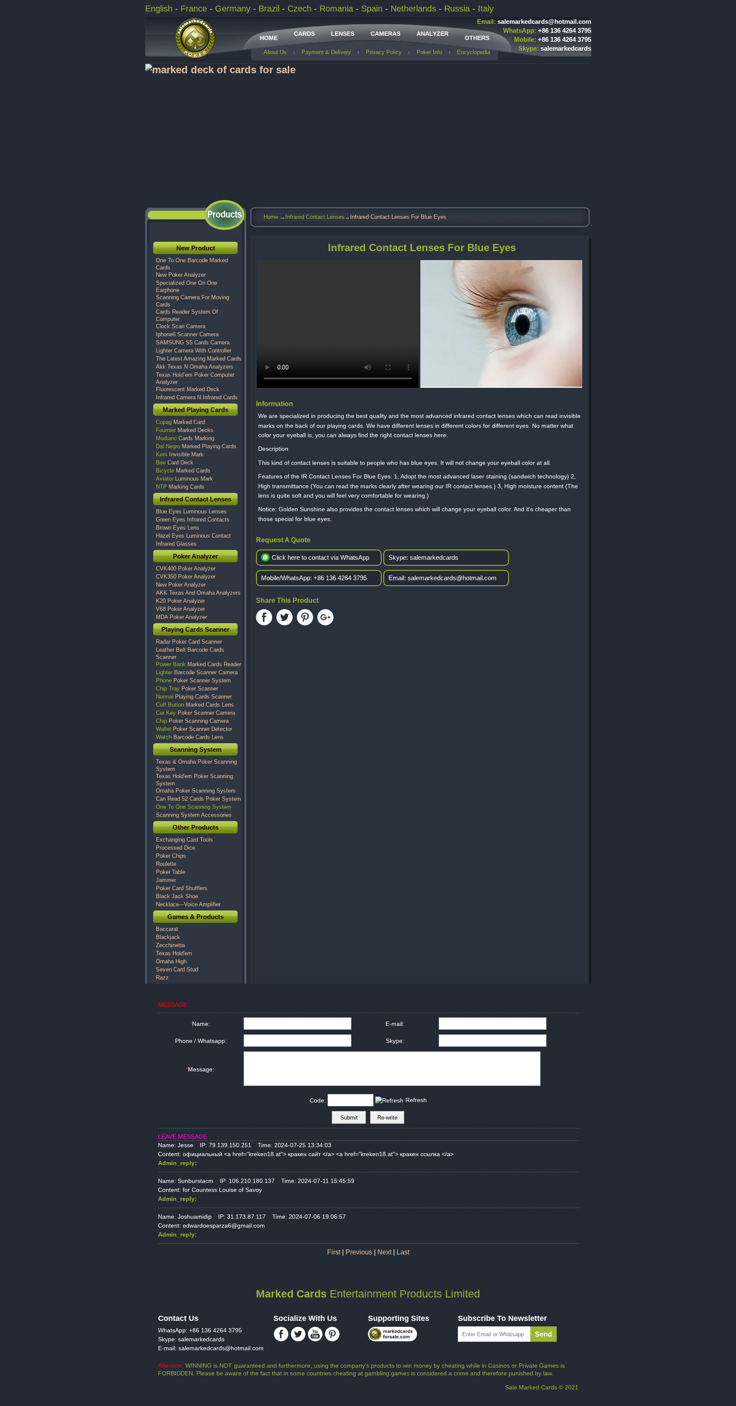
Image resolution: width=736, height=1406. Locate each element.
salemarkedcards (554, 48)
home (269, 37)
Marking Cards (180, 487)
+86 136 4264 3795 (547, 30)
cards (304, 33)
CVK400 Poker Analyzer (186, 568)
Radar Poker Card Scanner (189, 642)
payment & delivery (326, 52)
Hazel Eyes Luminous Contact (193, 536)
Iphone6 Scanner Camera (187, 334)
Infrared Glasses (176, 544)
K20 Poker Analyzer (180, 601)
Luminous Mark (184, 478)
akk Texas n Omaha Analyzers (194, 367)
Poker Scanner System (193, 680)
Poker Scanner (187, 688)
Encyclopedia (473, 52)
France (195, 8)
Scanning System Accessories (194, 815)
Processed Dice (175, 848)
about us (275, 52)
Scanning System (195, 749)
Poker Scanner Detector (194, 729)
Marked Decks (184, 430)
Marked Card (180, 422)
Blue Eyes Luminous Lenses (191, 511)
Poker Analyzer (195, 556)
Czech (301, 8)
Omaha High (171, 961)
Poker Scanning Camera (192, 721)
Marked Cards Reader (198, 664)
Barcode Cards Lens (190, 737)
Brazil (270, 8)
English (160, 8)
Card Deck (174, 462)
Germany (234, 8)
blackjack (168, 937)
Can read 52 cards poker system (198, 799)
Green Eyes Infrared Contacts (193, 519)
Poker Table (170, 872)
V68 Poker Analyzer (180, 609)
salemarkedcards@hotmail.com (534, 21)
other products (195, 827)
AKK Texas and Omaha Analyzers (198, 593)
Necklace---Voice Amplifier (188, 904)
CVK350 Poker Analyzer (186, 576)
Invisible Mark (180, 454)
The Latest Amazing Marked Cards (199, 358)
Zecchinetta (170, 945)
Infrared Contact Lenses (315, 217)
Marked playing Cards (196, 446)
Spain (373, 8)
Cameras (385, 33)
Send (543, 1334)
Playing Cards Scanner (195, 629)
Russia (458, 8)
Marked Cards (183, 470)
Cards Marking (185, 438)
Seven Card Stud (177, 969)
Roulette (166, 864)
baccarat (167, 929)
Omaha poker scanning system (196, 790)
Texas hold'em (174, 953)
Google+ (325, 617)
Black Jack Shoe (177, 896)
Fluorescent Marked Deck (187, 389)
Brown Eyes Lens (177, 527)
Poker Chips (171, 856)
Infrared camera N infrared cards (197, 397)
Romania (337, 8)
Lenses (342, 33)
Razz (162, 977)
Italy (486, 8)
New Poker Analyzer (181, 275)
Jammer (166, 880)
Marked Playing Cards (195, 409)
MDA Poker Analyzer (181, 617)
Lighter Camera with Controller (193, 350)
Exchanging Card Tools (184, 839)
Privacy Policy (384, 52)
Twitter (284, 617)
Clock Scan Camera (180, 326)
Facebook (264, 617)
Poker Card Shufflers (181, 888)
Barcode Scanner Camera (197, 672)
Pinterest (305, 617)
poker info (429, 52)
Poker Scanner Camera (195, 713)
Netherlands (415, 8)
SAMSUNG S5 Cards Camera (193, 342)
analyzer (432, 33)
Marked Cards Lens (195, 705)
